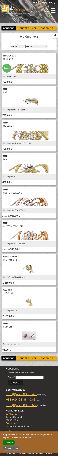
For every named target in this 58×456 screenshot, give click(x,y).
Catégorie (17, 44)
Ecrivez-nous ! (12, 423)
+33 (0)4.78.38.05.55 (21, 405)
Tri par (36, 44)
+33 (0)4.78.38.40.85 (21, 399)
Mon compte (33, 2)
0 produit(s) (48, 2)
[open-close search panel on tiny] (46, 10)
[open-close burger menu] (53, 10)
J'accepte (8, 442)
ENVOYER (15, 383)
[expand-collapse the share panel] (55, 35)
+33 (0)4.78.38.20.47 (21, 394)
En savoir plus (11, 448)
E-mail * (11, 377)
